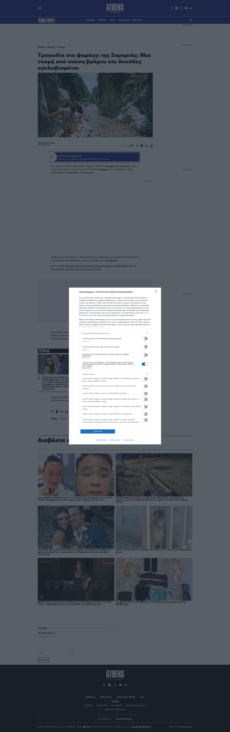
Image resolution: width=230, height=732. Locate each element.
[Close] (156, 292)
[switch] (145, 338)
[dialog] (115, 366)
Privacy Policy (128, 440)
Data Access (115, 440)
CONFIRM (97, 431)
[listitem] (115, 333)
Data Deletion (101, 440)
